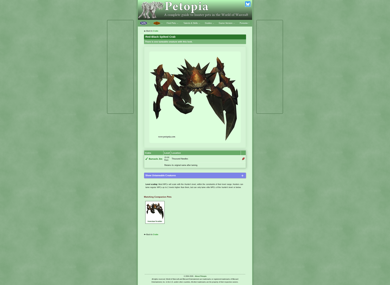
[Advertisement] (120, 67)
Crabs (155, 31)
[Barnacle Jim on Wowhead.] (243, 158)
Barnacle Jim (155, 159)
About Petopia (200, 276)
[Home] (195, 10)
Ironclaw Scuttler (155, 221)
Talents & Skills (191, 23)
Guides (209, 23)
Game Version (227, 23)
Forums (245, 23)
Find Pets (172, 23)
